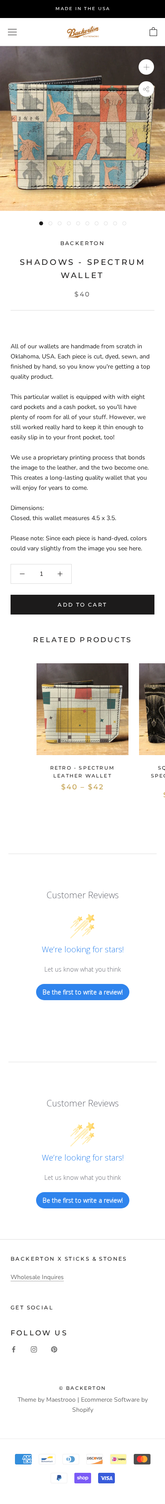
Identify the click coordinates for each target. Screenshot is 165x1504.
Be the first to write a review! (83, 992)
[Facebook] (14, 1349)
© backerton (82, 1388)
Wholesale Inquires (37, 1277)
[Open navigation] (12, 32)
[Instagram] (34, 1349)
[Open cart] (153, 32)
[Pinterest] (54, 1349)
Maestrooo (61, 1400)
